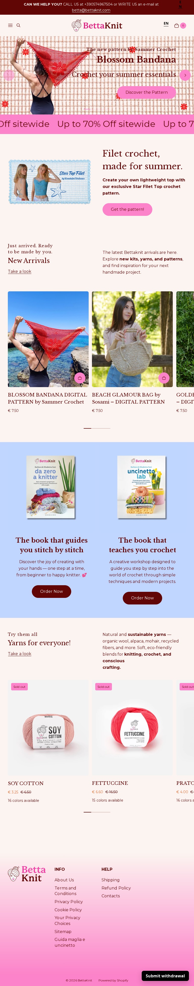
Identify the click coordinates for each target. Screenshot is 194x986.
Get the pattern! (127, 209)
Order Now (51, 591)
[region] (97, 75)
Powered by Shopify (113, 980)
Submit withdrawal (165, 976)
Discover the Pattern (147, 92)
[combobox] (180, 4)
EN (166, 23)
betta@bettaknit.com (91, 10)
